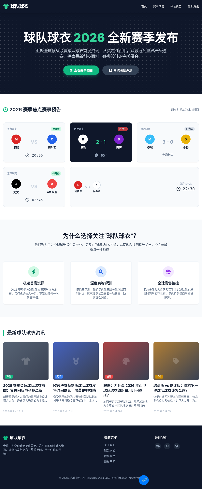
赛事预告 (158, 6)
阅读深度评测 (122, 70)
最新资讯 (193, 6)
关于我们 (109, 445)
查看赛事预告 (83, 70)
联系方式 (109, 450)
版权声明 (109, 461)
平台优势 (175, 6)
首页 (144, 6)
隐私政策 (109, 456)
